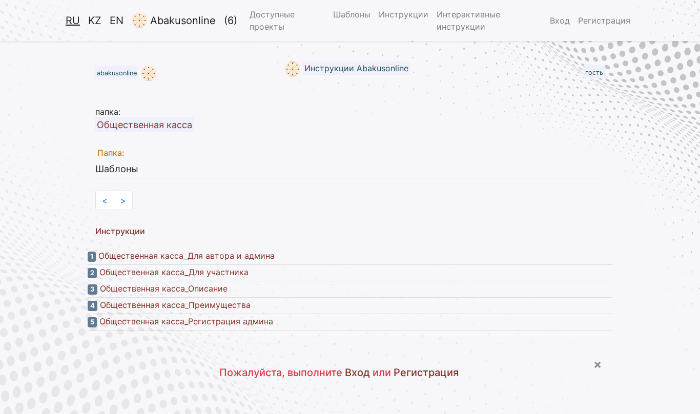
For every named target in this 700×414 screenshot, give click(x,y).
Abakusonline (181, 20)
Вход (560, 20)
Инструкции (403, 14)
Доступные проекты (272, 20)
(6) (230, 20)
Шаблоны (351, 14)
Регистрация (604, 20)
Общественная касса (144, 124)
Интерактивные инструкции (468, 20)
